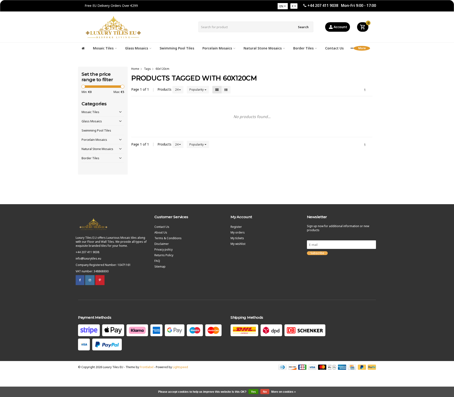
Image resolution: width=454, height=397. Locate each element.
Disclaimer (161, 244)
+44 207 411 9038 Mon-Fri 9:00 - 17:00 (341, 5)
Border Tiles (303, 48)
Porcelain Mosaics (217, 48)
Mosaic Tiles (103, 48)
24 (177, 89)
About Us (160, 232)
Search (303, 27)
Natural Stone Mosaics (263, 48)
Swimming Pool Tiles (177, 48)
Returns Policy (163, 255)
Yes (253, 391)
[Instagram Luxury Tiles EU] (90, 280)
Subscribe (317, 253)
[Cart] (363, 27)
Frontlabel (146, 367)
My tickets (237, 238)
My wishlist (238, 244)
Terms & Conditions (168, 238)
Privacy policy (163, 249)
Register (236, 227)
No (265, 391)
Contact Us (334, 48)
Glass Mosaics (136, 48)
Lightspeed (180, 367)
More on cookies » (283, 391)
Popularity (197, 89)
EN (281, 6)
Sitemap (160, 267)
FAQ (157, 261)
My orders (238, 232)
